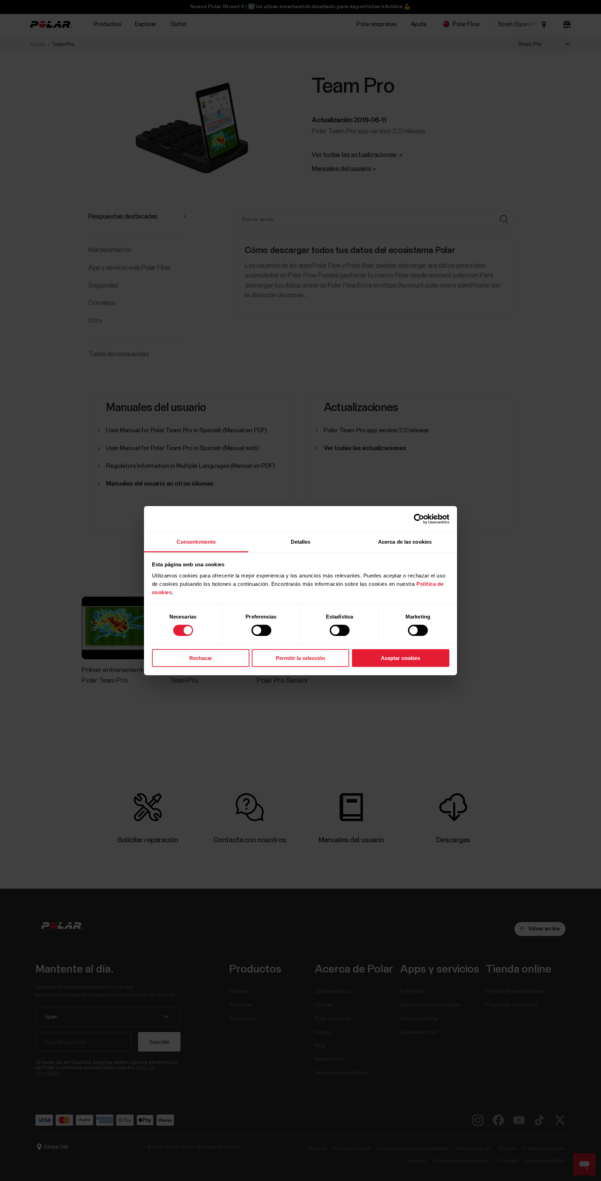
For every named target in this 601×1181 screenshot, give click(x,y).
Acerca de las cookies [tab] (405, 541)
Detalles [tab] (301, 541)
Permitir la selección (300, 658)
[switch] (261, 630)
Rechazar (200, 658)
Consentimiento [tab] (196, 541)
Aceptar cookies (400, 658)
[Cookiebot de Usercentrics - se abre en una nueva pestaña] (418, 519)
